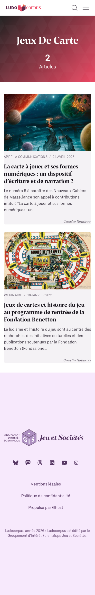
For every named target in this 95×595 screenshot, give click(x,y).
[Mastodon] (28, 462)
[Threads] (40, 462)
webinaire (13, 295)
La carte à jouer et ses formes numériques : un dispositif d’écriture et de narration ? (41, 173)
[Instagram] (76, 462)
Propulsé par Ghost (45, 508)
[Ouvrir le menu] (86, 8)
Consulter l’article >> (77, 221)
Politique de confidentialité (45, 496)
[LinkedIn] (52, 462)
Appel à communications (26, 157)
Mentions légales (45, 484)
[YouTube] (64, 462)
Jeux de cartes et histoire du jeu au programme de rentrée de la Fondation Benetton (44, 312)
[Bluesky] (16, 462)
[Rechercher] (74, 8)
